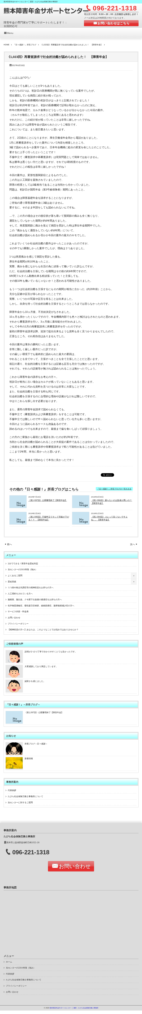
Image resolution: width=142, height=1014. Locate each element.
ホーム (9, 962)
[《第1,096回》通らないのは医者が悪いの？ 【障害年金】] (80, 507)
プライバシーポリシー (18, 623)
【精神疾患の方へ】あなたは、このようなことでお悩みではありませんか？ (43, 629)
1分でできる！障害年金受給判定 (23, 563)
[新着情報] (14, 767)
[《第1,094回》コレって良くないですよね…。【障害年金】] (80, 523)
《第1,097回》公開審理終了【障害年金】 (47, 500)
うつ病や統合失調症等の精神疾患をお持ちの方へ (31, 587)
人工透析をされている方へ (20, 593)
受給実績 (12, 581)
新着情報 (29, 758)
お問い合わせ (14, 617)
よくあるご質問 (15, 575)
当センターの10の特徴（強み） (22, 569)
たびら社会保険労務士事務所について (25, 796)
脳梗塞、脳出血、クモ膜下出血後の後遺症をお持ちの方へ (35, 599)
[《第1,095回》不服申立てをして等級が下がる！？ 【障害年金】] (18, 523)
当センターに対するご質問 (20, 802)
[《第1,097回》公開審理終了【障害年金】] (18, 507)
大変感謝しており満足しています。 (41, 666)
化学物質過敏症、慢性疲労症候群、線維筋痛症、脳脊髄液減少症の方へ (41, 605)
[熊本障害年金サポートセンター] (46, 13)
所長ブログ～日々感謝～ (36, 744)
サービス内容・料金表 (18, 611)
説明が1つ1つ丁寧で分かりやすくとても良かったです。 (51, 651)
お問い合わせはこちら (113, 23)
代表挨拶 (12, 790)
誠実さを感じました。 (35, 681)
